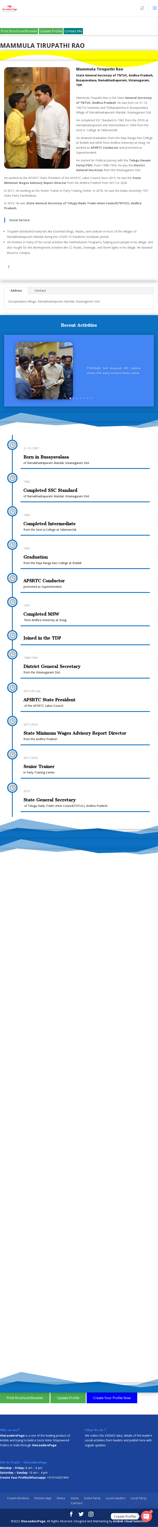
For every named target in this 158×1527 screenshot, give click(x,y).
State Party (92, 1498)
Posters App (42, 1498)
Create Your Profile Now (112, 1398)
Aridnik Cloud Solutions (130, 1521)
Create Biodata (18, 1498)
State (75, 1498)
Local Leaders (115, 1498)
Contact (40, 290)
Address (16, 290)
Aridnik (4, 1440)
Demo (61, 1498)
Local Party (139, 1498)
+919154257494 (58, 1477)
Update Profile (51, 31)
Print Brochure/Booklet (19, 31)
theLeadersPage (33, 1521)
